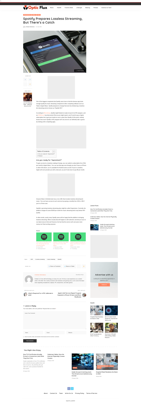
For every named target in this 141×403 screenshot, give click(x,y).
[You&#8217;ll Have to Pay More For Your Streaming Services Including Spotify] (44, 236)
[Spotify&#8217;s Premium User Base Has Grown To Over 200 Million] (61, 236)
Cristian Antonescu (30, 26)
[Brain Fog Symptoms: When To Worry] (96, 328)
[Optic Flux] (35, 7)
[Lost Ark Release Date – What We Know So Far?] (27, 97)
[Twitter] (30, 79)
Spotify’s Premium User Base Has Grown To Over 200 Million (60, 243)
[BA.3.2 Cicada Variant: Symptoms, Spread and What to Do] (111, 310)
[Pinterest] (25, 84)
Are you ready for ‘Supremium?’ (46, 154)
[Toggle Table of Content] (53, 151)
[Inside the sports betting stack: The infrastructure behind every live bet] (94, 227)
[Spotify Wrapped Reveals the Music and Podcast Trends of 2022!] (78, 236)
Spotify (59, 259)
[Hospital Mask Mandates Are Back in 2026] (96, 310)
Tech (39, 14)
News (34, 14)
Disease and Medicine (103, 366)
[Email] (30, 84)
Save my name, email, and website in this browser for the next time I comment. (42, 336)
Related (40, 156)
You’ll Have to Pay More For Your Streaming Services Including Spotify (43, 243)
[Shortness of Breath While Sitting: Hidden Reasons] (111, 328)
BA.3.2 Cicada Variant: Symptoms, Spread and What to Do (111, 318)
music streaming (51, 259)
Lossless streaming (40, 259)
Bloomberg (47, 113)
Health (111, 366)
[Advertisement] (61, 87)
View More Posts (80, 274)
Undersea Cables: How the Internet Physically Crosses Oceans (56, 356)
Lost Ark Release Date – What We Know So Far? (27, 104)
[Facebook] (25, 79)
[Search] (117, 7)
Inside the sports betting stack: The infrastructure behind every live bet (107, 226)
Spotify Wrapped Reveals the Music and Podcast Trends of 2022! (77, 243)
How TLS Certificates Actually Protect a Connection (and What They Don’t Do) (33, 356)
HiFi (32, 259)
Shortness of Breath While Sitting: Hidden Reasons (110, 335)
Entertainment (27, 14)
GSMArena (41, 115)
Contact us (104, 284)
